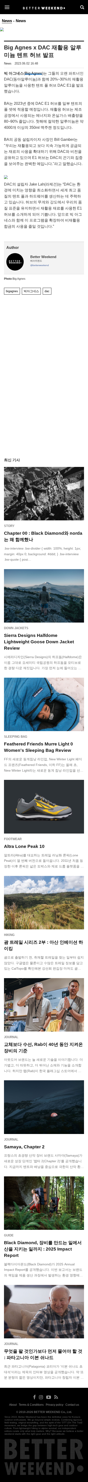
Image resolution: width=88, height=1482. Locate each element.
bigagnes (12, 291)
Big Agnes (33, 73)
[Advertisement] (44, 311)
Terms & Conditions (31, 1404)
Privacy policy (54, 1404)
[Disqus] (44, 383)
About (13, 1404)
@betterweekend (39, 265)
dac (47, 291)
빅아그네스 (31, 291)
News (7, 21)
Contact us (72, 1404)
